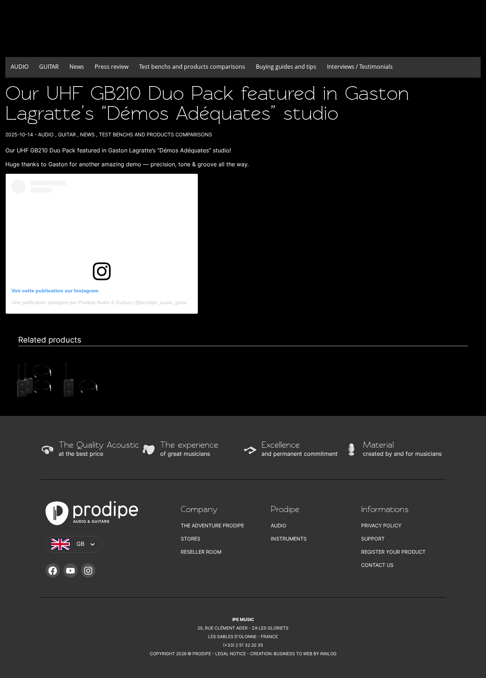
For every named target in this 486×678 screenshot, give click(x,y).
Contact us (377, 565)
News (76, 67)
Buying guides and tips (286, 67)
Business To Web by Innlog (305, 653)
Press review (111, 67)
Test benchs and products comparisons (192, 67)
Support (373, 539)
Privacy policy (381, 525)
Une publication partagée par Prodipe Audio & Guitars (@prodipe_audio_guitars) (101, 302)
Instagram (88, 570)
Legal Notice (230, 653)
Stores (190, 539)
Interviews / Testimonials (360, 67)
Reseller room (201, 552)
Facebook (53, 570)
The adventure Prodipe (212, 525)
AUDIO (19, 67)
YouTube (70, 570)
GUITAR (49, 67)
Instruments (289, 539)
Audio (278, 525)
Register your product (393, 552)
